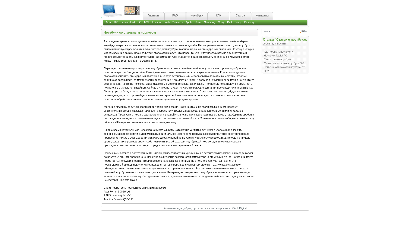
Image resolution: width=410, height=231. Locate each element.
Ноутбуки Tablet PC (275, 55)
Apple (189, 22)
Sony (221, 22)
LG (139, 22)
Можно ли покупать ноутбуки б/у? (284, 63)
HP (116, 22)
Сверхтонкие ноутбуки (277, 59)
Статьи (268, 39)
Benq (238, 22)
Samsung (209, 22)
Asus (198, 22)
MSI (146, 22)
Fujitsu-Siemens (173, 22)
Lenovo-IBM (128, 22)
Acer (108, 22)
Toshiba (156, 22)
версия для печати (274, 43)
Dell (229, 22)
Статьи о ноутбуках (291, 39)
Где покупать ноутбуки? (278, 51)
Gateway (249, 22)
